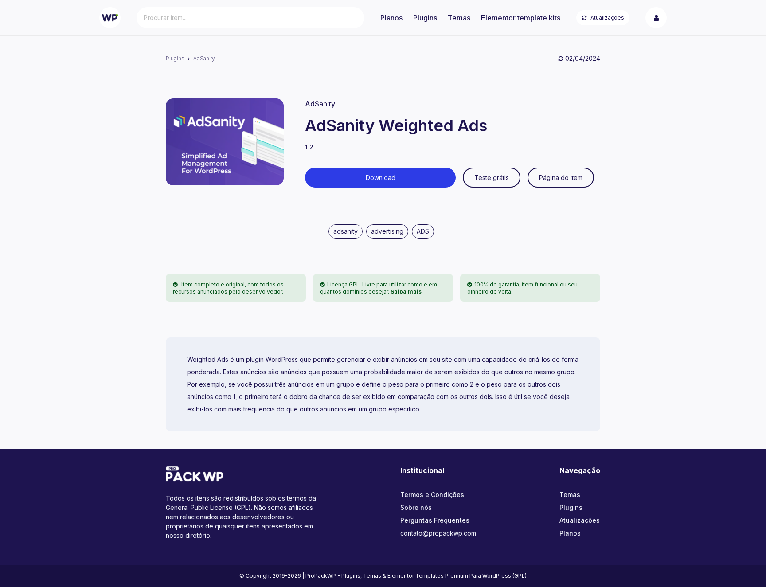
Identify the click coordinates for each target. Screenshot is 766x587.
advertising (387, 231)
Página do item (560, 177)
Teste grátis (491, 177)
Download (380, 177)
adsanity (345, 231)
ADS (423, 231)
